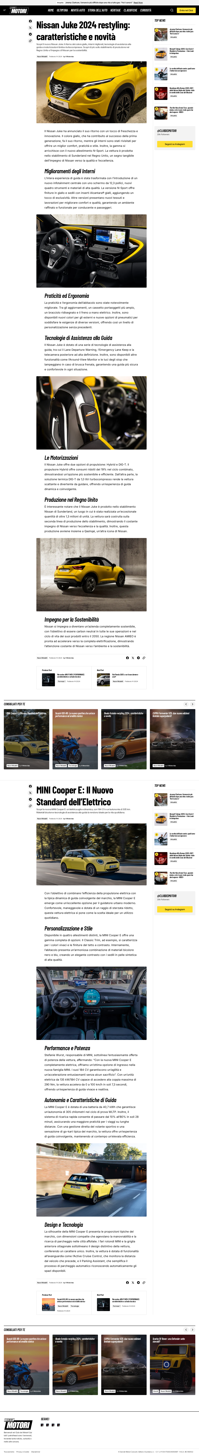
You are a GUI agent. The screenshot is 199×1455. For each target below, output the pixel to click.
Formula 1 (61, 681)
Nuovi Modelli (42, 56)
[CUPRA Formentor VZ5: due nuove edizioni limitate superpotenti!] (172, 739)
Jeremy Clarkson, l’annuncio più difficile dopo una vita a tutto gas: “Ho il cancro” (99, 2)
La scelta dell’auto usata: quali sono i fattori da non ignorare (182, 69)
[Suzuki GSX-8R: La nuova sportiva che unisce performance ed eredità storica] (75, 739)
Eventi (155, 1391)
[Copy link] (30, 41)
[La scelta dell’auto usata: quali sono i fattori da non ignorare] (160, 73)
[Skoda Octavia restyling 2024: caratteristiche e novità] (124, 739)
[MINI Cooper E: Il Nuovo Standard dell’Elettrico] (26, 739)
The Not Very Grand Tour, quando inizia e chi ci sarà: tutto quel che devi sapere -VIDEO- (181, 110)
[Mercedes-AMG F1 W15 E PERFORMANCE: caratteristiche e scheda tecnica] (64, 677)
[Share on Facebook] (30, 21)
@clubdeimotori (166, 131)
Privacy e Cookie (22, 1452)
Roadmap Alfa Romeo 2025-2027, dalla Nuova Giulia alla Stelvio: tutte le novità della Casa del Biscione (182, 90)
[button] (4, 10)
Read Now (138, 2)
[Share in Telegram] (30, 34)
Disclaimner (35, 1452)
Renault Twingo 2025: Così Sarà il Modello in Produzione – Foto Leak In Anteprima (182, 51)
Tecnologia (73, 766)
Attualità (60, 3)
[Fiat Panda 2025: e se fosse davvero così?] (118, 677)
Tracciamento (9, 1452)
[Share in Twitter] (30, 28)
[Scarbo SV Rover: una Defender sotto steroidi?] (172, 1365)
